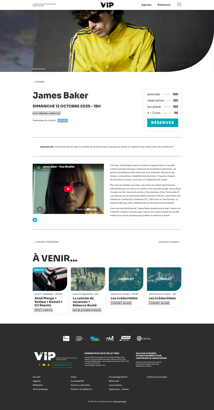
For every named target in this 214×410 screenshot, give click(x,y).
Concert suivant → (170, 242)
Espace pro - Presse (119, 389)
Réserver (162, 122)
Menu (179, 4)
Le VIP (107, 4)
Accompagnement (118, 377)
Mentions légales (119, 401)
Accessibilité (77, 381)
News (74, 377)
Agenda (146, 4)
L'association (115, 385)
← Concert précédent (46, 242)
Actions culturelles (80, 385)
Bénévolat (114, 381)
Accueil (36, 377)
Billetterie (164, 4)
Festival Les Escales (157, 377)
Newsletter (61, 365)
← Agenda (38, 82)
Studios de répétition (81, 389)
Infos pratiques (40, 389)
